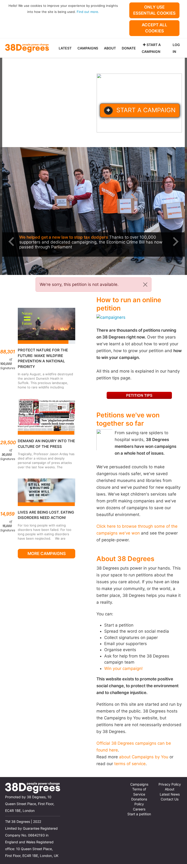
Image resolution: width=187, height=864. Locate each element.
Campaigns (87, 48)
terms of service (130, 763)
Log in (176, 48)
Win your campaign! (123, 668)
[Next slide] (175, 241)
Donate (129, 48)
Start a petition (139, 814)
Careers (139, 809)
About (110, 48)
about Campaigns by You (143, 756)
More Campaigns (47, 553)
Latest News (170, 794)
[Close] (145, 284)
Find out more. (88, 12)
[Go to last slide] (12, 241)
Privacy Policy (170, 784)
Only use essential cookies (154, 10)
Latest (65, 48)
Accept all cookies (154, 27)
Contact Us (169, 799)
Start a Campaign (151, 48)
